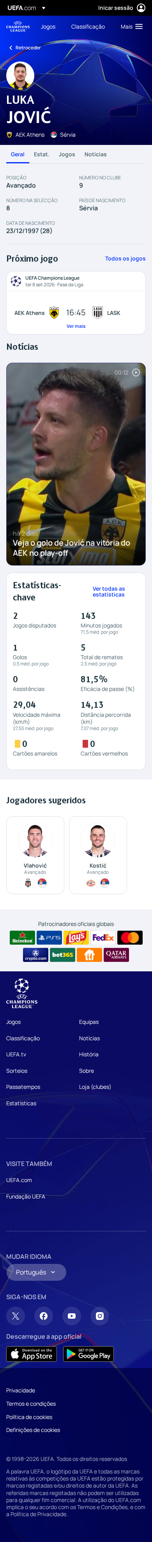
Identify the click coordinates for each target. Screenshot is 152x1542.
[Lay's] (76, 938)
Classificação (23, 1038)
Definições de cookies (33, 1430)
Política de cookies (29, 1417)
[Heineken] (22, 938)
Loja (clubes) (95, 1086)
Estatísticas (21, 1103)
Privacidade (20, 1390)
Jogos (67, 154)
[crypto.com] (35, 955)
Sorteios (16, 1070)
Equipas (89, 1021)
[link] (48, 26)
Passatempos (23, 1086)
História (89, 1054)
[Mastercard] (130, 938)
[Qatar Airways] (116, 955)
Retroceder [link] (28, 47)
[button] (130, 26)
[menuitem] (49, 26)
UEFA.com (19, 1180)
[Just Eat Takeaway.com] (89, 955)
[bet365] (62, 955)
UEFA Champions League (18, 26)
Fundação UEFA (25, 1196)
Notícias (96, 154)
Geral (18, 154)
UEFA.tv (16, 1054)
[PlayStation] (49, 938)
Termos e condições (31, 1403)
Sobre (86, 1070)
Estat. (41, 154)
